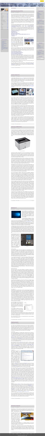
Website (13, 67)
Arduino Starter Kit (15, 74)
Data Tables (39, 46)
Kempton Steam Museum (41, 23)
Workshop (39, 17)
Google (26, 16)
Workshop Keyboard (15, 405)
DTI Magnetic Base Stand (41, 29)
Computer (17, 67)
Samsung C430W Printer (16, 126)
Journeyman (17, 12)
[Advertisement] (4, 34)
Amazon (20, 81)
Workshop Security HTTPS (17, 11)
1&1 (28, 19)
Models (38, 15)
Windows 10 (13, 207)
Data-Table (39, 13)
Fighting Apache (14, 322)
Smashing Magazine (19, 391)
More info (26, 1)
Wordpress (19, 67)
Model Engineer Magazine (5, 47)
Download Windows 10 (29, 221)
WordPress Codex (26, 391)
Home (38, 44)
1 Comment (32, 200)
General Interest (13, 200)
